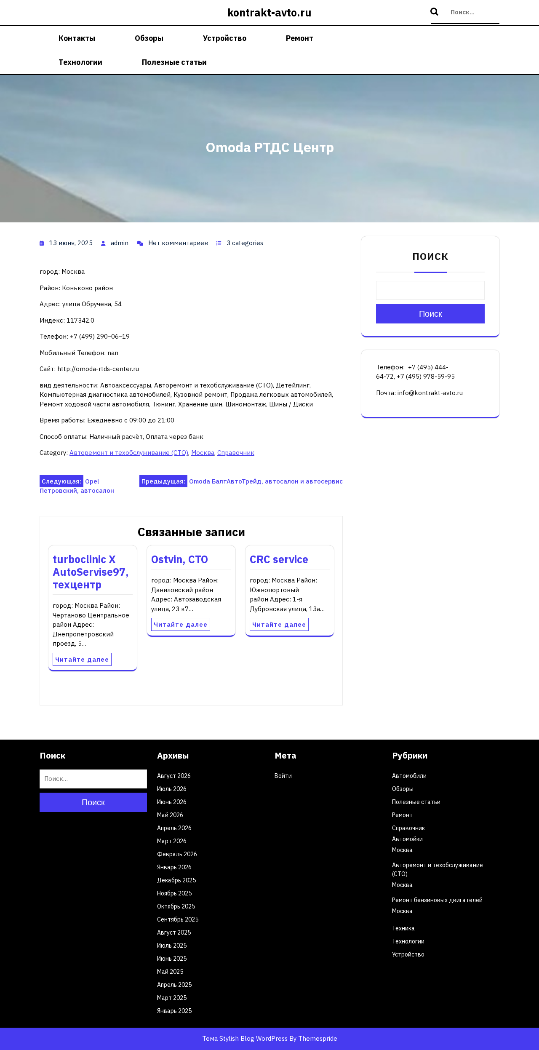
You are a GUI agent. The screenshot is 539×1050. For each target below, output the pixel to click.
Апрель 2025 (174, 985)
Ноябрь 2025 (174, 893)
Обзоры (149, 38)
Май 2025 (170, 971)
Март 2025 (172, 998)
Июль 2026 (172, 789)
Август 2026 (174, 776)
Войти (283, 776)
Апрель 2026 (174, 828)
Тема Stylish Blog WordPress (245, 1038)
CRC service (279, 559)
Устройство (224, 38)
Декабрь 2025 (176, 880)
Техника (403, 928)
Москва (202, 453)
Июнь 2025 (172, 958)
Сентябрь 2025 (177, 919)
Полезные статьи (174, 62)
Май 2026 (170, 815)
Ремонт (299, 38)
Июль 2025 (172, 945)
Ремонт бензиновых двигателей (437, 900)
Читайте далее (82, 659)
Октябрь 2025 (176, 906)
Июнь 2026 (172, 802)
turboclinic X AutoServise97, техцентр (91, 571)
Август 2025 (174, 932)
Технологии (80, 62)
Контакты (77, 38)
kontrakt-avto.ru (269, 12)
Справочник (235, 453)
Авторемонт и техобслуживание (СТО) (128, 453)
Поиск (435, 12)
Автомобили (409, 776)
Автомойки (407, 839)
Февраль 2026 (177, 854)
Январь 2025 (174, 1011)
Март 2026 (172, 841)
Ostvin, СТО (179, 559)
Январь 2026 (174, 867)
